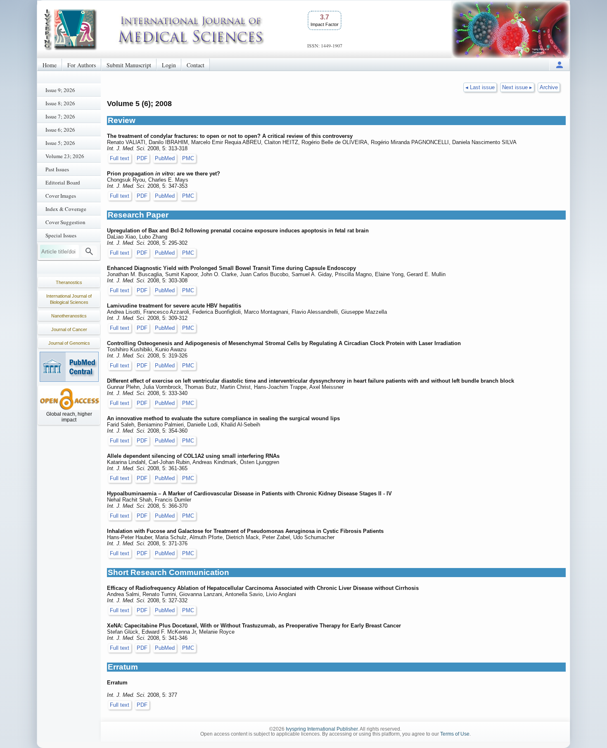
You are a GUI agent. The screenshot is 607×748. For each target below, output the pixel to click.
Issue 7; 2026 (60, 116)
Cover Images (60, 195)
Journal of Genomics (69, 343)
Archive (549, 87)
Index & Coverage (65, 209)
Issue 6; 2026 (60, 129)
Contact (195, 65)
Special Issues (60, 235)
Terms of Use (454, 733)
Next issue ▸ (517, 87)
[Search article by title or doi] (89, 251)
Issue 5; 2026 (60, 143)
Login (169, 65)
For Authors (81, 65)
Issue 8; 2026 (60, 103)
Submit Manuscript (129, 65)
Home (50, 65)
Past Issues (57, 169)
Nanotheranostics (69, 315)
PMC (188, 158)
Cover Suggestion (65, 222)
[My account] (559, 65)
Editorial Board (62, 182)
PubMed (165, 158)
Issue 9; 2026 (60, 90)
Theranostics (69, 282)
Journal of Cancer (69, 329)
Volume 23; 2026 (64, 156)
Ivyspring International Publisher (322, 729)
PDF (142, 158)
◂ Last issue (480, 87)
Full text (119, 158)
